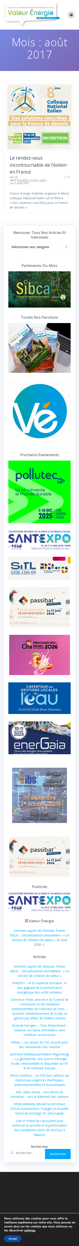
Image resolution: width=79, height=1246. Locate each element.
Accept (13, 1238)
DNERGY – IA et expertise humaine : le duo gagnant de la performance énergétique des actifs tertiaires (39, 987)
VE (16, 177)
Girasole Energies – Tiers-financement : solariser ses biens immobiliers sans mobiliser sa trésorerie (39, 1030)
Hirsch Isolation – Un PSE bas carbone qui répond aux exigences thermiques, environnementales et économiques (39, 1080)
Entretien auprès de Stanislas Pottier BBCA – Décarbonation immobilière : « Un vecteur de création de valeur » (39, 935)
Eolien (34, 180)
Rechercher (39, 1146)
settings (29, 1231)
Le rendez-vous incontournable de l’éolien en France (38, 165)
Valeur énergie (41, 920)
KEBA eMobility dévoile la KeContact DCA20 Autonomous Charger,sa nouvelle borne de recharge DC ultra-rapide (39, 1108)
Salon (43, 180)
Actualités (23, 180)
